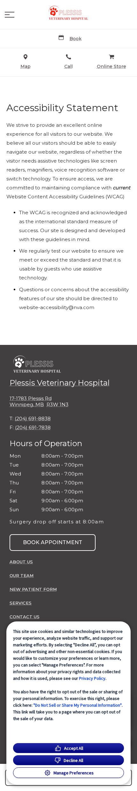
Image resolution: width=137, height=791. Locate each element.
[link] (68, 13)
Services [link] (21, 602)
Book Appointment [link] (52, 542)
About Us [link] (21, 561)
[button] (9, 15)
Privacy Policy (92, 678)
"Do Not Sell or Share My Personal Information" (77, 705)
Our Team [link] (21, 575)
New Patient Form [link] (33, 589)
